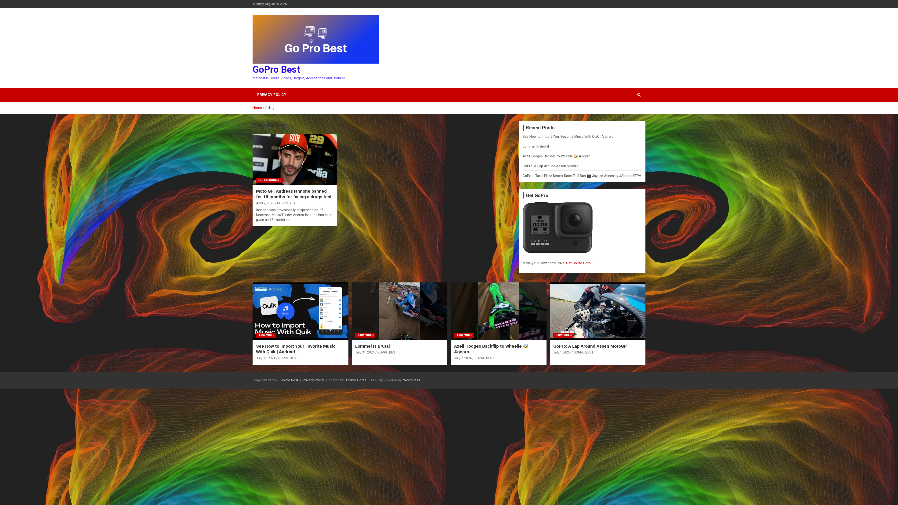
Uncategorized (269, 180)
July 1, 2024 (562, 352)
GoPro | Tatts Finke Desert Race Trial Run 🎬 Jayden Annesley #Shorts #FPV (582, 176)
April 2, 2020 (265, 203)
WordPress (411, 380)
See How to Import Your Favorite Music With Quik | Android (568, 136)
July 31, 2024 (265, 358)
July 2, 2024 (463, 358)
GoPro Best (276, 69)
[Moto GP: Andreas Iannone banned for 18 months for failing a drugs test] (294, 159)
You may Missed (273, 276)
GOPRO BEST (287, 203)
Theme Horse (355, 380)
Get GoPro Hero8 (580, 263)
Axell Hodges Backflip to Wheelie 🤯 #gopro (556, 156)
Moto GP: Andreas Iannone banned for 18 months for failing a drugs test (294, 194)
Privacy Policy (271, 95)
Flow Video (266, 335)
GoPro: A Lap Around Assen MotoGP (551, 166)
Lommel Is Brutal (536, 146)
